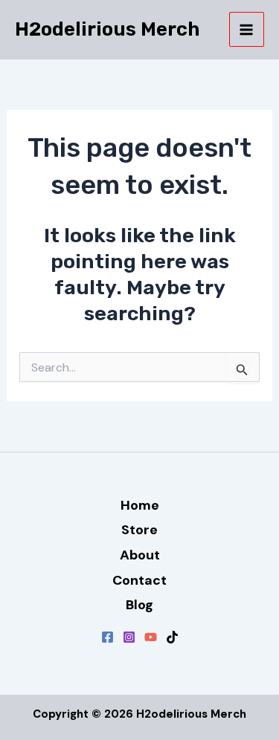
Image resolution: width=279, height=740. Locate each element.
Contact (139, 580)
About (140, 555)
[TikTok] (172, 637)
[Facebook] (107, 637)
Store (139, 530)
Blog (139, 605)
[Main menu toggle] (247, 30)
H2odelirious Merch (107, 29)
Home (140, 505)
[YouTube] (150, 637)
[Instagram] (129, 637)
